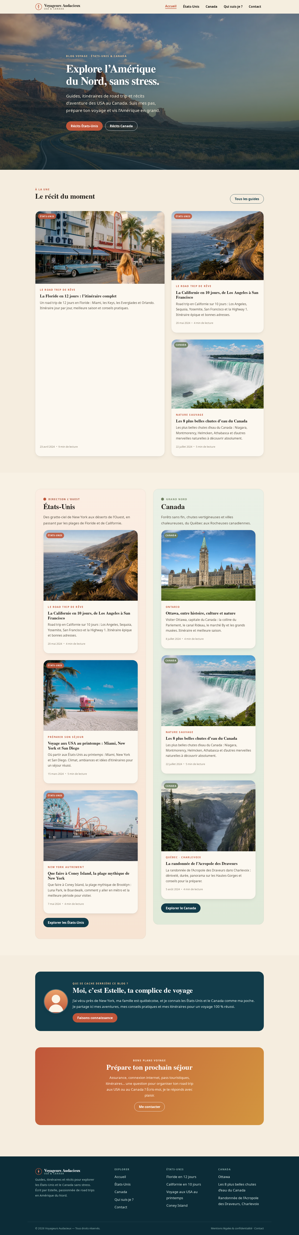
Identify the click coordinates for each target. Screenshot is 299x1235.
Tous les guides (247, 199)
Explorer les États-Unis (66, 922)
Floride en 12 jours (181, 1176)
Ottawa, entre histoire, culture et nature (201, 613)
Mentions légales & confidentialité (231, 1228)
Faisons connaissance (95, 1018)
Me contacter (149, 1107)
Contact (255, 6)
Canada (211, 6)
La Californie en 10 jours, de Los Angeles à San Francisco (217, 294)
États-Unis (191, 6)
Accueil (171, 6)
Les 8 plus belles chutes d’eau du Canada (211, 421)
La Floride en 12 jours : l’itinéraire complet (78, 296)
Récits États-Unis (84, 126)
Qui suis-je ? (233, 6)
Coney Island (177, 1205)
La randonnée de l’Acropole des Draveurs (202, 863)
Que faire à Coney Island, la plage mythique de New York (88, 875)
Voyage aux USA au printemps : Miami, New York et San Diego (86, 745)
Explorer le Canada (181, 908)
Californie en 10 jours (183, 1184)
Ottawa (224, 1176)
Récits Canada (121, 126)
